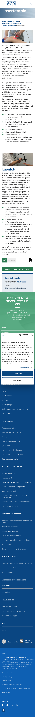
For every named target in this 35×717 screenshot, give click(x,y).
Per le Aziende (8, 600)
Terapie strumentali (9, 25)
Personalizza (24, 367)
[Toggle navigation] (3, 4)
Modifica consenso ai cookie (12, 684)
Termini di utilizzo (8, 673)
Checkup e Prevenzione (11, 441)
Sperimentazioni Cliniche (11, 506)
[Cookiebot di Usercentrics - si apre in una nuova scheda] (20, 335)
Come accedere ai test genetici (13, 487)
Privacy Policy (7, 677)
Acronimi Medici (8, 572)
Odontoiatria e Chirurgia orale (13, 454)
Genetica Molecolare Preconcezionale (16, 502)
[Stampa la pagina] (30, 260)
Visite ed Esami (13, 21)
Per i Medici (6, 585)
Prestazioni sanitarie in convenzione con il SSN (17, 521)
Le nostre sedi (7, 400)
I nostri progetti (7, 405)
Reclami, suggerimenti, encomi (14, 549)
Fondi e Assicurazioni (10, 531)
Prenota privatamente (10, 527)
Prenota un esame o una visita (17, 269)
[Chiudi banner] (32, 335)
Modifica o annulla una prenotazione (16, 540)
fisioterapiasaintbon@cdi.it (15, 288)
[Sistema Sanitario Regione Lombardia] (20, 641)
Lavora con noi (7, 413)
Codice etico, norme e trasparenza (15, 409)
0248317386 (21, 282)
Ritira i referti (6, 544)
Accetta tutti (17, 374)
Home (4, 21)
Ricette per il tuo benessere (14, 580)
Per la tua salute (9, 557)
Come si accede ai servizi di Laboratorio (16, 482)
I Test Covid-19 (7, 478)
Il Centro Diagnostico (11, 384)
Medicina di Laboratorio (12, 467)
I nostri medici (7, 396)
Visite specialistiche (9, 428)
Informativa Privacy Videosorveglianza (16, 688)
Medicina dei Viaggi (9, 616)
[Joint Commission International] (4, 641)
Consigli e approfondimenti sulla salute (17, 563)
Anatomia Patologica (10, 491)
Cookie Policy (7, 681)
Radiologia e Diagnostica (11, 432)
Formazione (6, 592)
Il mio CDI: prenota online (11, 536)
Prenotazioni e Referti (11, 514)
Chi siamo (5, 391)
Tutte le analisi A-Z (9, 473)
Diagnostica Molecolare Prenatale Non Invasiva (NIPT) (16, 496)
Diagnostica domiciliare (11, 459)
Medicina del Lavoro (9, 607)
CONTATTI (5, 630)
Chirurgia (5, 437)
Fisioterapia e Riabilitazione (11, 23)
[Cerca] (31, 4)
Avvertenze (6, 692)
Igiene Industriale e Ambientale (14, 611)
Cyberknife (6, 446)
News (4, 623)
